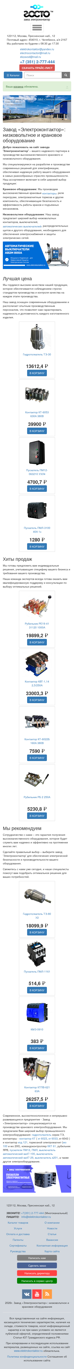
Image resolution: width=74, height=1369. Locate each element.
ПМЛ (35, 1150)
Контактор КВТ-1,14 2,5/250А (37, 683)
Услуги (18, 1228)
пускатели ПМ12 (20, 1150)
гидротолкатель (41, 1134)
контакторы (49, 193)
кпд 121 (23, 1142)
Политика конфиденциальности (27, 1356)
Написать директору (37, 1273)
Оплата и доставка (18, 1234)
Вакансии (52, 1240)
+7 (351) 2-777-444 (37, 61)
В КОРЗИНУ (37, 373)
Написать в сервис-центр (37, 1281)
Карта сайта (52, 1251)
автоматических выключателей (22, 226)
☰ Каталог (13, 75)
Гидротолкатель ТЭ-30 (37, 354)
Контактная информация (52, 1245)
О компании (52, 1222)
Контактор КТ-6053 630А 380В (37, 414)
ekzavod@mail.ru (30, 57)
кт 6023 (42, 1138)
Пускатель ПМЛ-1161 (37, 971)
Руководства (18, 1251)
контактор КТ (27, 1138)
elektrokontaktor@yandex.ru (37, 49)
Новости (52, 1228)
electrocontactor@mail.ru (35, 53)
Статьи (52, 1234)
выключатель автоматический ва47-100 (29, 1152)
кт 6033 (53, 1138)
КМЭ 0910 (37, 1029)
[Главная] (38, 12)
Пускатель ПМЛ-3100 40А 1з (37, 529)
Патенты (18, 1240)
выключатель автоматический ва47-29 (28, 1155)
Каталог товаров (18, 1222)
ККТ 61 (51, 1146)
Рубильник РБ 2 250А (37, 797)
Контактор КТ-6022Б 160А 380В (37, 741)
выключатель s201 (46, 1157)
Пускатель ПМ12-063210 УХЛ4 (37, 472)
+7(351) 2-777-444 (32, 1213)
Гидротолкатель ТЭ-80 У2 (37, 915)
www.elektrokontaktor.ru (28, 1351)
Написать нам (37, 1258)
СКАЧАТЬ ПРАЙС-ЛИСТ (37, 68)
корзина (18, 86)
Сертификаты (18, 1245)
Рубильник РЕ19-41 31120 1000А (37, 625)
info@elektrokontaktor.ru (36, 1217)
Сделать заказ (37, 1265)
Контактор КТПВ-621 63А (37, 1089)
